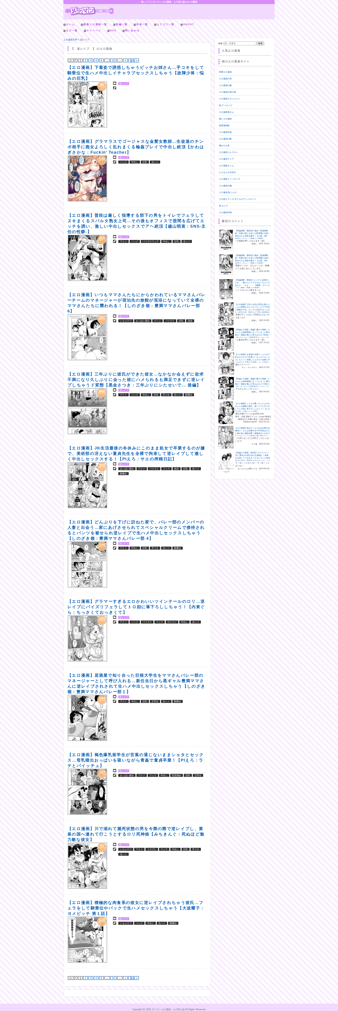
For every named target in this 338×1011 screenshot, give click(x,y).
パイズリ (169, 321)
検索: (220, 43)
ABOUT (188, 24)
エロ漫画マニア (226, 159)
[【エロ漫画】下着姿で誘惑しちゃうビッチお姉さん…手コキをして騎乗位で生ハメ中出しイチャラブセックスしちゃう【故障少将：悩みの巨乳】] (87, 104)
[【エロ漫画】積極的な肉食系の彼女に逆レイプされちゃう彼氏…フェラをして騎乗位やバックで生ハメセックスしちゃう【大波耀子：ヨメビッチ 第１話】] (87, 939)
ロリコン (172, 622)
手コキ (166, 394)
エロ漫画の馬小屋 (227, 92)
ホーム (70, 24)
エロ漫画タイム (226, 165)
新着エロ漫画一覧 (95, 24)
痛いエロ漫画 (225, 119)
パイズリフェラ (151, 241)
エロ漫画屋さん (226, 112)
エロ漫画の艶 (225, 139)
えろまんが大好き (227, 172)
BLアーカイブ (225, 105)
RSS (113, 30)
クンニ (157, 321)
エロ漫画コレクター (228, 152)
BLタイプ (223, 206)
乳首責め (176, 775)
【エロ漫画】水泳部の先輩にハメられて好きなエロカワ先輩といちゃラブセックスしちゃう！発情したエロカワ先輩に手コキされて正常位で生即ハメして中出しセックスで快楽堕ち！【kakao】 (252, 359)
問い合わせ (132, 30)
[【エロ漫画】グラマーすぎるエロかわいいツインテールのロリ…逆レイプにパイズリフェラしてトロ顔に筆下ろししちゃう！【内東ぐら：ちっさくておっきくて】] (87, 638)
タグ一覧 (72, 30)
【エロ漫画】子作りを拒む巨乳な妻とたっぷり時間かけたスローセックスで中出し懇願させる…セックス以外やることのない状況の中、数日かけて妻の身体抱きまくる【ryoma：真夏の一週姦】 (252, 309)
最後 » (133, 60)
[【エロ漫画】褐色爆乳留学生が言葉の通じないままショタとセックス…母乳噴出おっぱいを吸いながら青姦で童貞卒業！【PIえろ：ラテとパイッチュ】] (87, 792)
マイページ (93, 30)
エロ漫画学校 (225, 132)
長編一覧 (122, 24)
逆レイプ (123, 83)
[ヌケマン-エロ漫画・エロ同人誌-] (89, 8)
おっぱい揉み (143, 321)
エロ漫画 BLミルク (228, 192)
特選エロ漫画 (225, 72)
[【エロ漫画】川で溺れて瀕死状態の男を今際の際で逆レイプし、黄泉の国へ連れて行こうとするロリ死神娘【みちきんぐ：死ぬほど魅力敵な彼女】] (87, 866)
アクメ (123, 241)
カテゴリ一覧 (165, 24)
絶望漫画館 (224, 125)
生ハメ (155, 162)
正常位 (155, 701)
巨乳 (145, 162)
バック (123, 162)
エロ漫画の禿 (225, 78)
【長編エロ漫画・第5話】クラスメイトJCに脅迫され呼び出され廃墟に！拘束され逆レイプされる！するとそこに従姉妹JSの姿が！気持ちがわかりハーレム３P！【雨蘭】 (252, 458)
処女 (176, 468)
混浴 (190, 321)
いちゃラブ (126, 321)
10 (113, 60)
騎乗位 (188, 394)
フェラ (166, 468)
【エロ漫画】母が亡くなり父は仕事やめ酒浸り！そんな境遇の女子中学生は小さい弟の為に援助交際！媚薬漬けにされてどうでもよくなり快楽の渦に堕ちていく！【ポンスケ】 (252, 433)
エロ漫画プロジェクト (229, 99)
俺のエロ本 (224, 145)
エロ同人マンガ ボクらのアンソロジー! (237, 199)
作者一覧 (142, 24)
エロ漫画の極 (225, 185)
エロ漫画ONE (225, 212)
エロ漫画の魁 (225, 85)
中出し (134, 162)
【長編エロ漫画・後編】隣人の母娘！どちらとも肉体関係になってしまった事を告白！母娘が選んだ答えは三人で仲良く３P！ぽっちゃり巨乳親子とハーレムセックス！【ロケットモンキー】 (252, 334)
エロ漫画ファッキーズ (229, 179)
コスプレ (151, 849)
